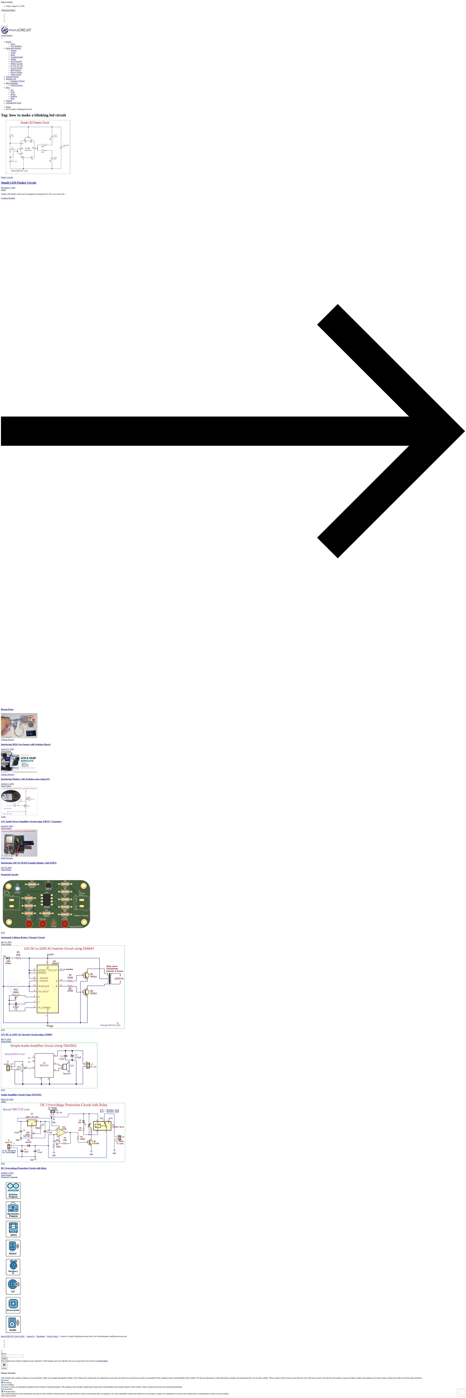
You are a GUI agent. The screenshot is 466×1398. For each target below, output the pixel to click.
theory (13, 94)
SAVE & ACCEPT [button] (8, 1396)
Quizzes (9, 101)
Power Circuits (16, 72)
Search (3, 1354)
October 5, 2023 (7, 1173)
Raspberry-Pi (11, 79)
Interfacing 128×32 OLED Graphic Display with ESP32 (29, 863)
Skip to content (6, 2)
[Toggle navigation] (2, 38)
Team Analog (6, 828)
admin (3, 190)
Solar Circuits (16, 74)
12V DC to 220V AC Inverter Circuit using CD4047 (26, 1034)
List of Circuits (16, 68)
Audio (13, 53)
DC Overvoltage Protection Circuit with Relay (24, 1168)
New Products (16, 46)
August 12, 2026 (7, 784)
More (8, 88)
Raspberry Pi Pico (18, 81)
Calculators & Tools (13, 103)
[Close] (2, 1351)
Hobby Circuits (16, 64)
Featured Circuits (9, 874)
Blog (12, 98)
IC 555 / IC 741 (17, 66)
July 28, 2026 (6, 868)
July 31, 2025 (6, 942)
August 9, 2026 (7, 826)
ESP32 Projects (17, 85)
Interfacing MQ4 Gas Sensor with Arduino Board (25, 744)
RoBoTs (14, 96)
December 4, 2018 (8, 188)
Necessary (8, 1383)
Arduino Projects (12, 77)
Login (3, 35)
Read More (103, 1361)
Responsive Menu (8, 10)
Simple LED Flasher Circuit (18, 182)
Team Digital (6, 751)
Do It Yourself (16, 61)
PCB (12, 92)
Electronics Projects (13, 48)
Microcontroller (12, 83)
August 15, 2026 (7, 749)
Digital (13, 59)
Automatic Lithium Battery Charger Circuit (23, 937)
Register (9, 35)
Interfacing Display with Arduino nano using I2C (25, 779)
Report (8, 42)
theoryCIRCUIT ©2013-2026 (13, 1336)
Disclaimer (41, 1336)
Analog (13, 50)
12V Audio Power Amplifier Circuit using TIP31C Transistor (31, 821)
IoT (12, 90)
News (13, 44)
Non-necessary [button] (6, 1389)
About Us (30, 1336)
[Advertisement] (74, 687)
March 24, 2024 (7, 1099)
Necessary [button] (5, 1380)
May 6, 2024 (6, 1039)
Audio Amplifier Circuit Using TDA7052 (21, 1094)
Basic (13, 55)
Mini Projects (16, 70)
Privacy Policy (52, 1336)
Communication (17, 57)
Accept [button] (96, 1361)
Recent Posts (7, 709)
